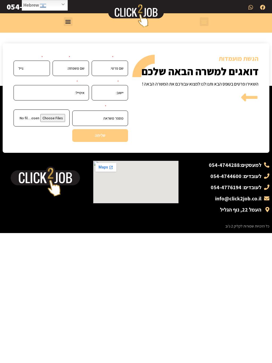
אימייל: (84, 81)
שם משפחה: (80, 57)
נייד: (47, 57)
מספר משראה (117, 106)
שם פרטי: (121, 57)
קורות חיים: (62, 106)
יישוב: (124, 81)
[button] (204, 21)
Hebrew (31, 5)
